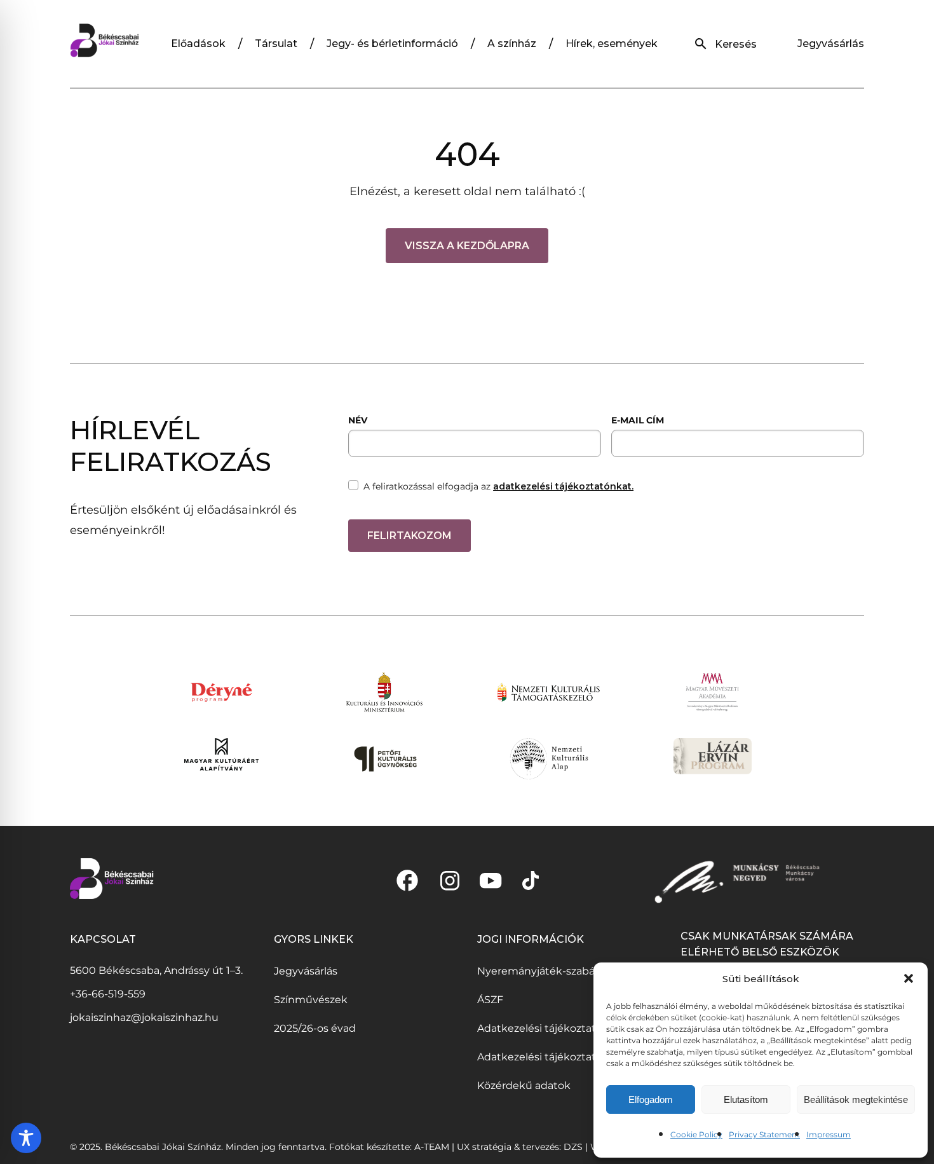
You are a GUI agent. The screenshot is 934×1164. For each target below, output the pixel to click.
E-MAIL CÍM (637, 420)
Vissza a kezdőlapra (467, 246)
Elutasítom (746, 1099)
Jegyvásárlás (830, 44)
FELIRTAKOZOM (409, 536)
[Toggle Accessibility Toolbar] (26, 1137)
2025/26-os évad (315, 1028)
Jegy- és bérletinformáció (392, 44)
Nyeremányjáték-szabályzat (547, 971)
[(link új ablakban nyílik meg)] (407, 880)
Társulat (276, 44)
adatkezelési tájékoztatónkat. (563, 486)
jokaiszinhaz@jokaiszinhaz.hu (144, 1017)
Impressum (828, 1134)
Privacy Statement (764, 1134)
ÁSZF (490, 1000)
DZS (574, 1147)
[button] (908, 978)
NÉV (357, 420)
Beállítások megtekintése (856, 1099)
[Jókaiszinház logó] (104, 44)
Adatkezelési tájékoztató (539, 1028)
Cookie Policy (696, 1134)
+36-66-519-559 (108, 994)
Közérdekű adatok (524, 1085)
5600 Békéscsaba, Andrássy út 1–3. (156, 970)
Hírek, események (611, 44)
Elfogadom (650, 1099)
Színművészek (311, 1000)
